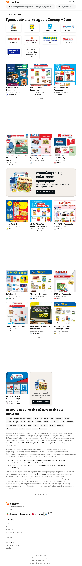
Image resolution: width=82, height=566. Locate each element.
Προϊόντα (9, 537)
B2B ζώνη (9, 548)
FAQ (7, 527)
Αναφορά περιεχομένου (14, 532)
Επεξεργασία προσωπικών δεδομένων (41, 563)
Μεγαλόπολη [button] (66, 7)
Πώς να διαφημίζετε (12, 545)
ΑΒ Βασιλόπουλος (58, 443)
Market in (38, 443)
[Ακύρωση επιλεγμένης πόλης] (73, 7)
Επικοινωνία (10, 529)
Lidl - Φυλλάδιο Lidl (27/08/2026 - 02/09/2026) (27, 463)
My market (46, 443)
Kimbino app (41, 474)
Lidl (67, 443)
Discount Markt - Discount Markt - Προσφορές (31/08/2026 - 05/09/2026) (37, 460)
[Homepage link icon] (35, 494)
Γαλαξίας (18, 443)
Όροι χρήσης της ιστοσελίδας (41, 560)
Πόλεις (8, 535)
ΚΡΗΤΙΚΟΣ (10, 443)
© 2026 (41, 555)
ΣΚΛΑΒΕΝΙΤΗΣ (27, 443)
